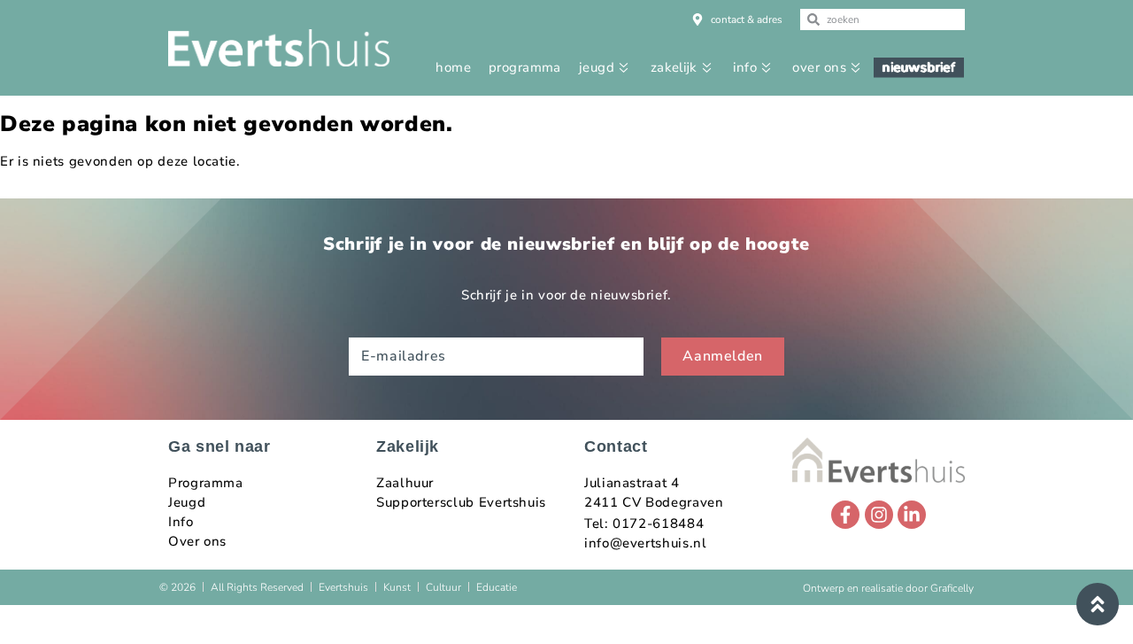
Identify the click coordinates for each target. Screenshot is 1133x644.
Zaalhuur (405, 483)
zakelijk (674, 67)
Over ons (197, 541)
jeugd (596, 67)
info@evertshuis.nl (645, 543)
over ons (819, 67)
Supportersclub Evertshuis (461, 502)
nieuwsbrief (919, 67)
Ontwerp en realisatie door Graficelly (888, 588)
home (453, 67)
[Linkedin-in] (912, 514)
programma (525, 67)
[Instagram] (879, 514)
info (745, 67)
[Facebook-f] (845, 514)
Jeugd (186, 502)
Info (181, 522)
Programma (205, 483)
